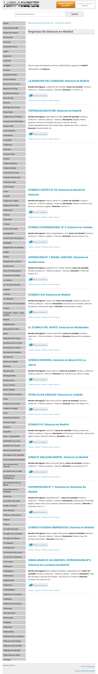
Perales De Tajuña (10, 408)
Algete (6, 51)
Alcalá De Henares (10, 32)
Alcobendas (8, 37)
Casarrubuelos (9, 131)
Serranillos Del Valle (11, 501)
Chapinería (7, 145)
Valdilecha (7, 599)
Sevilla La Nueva (10, 505)
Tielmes (6, 519)
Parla (5, 399)
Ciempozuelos (9, 154)
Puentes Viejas (9, 422)
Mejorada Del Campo (12, 338)
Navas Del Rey (9, 385)
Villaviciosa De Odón (11, 655)
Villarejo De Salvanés (11, 650)
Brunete (6, 103)
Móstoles (7, 366)
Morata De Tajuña (10, 361)
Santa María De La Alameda (10, 490)
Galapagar (7, 243)
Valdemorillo (8, 580)
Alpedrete (7, 56)
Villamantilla (8, 632)
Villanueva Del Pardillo (12, 646)
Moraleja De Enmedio (12, 352)
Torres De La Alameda (12, 557)
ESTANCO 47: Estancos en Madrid (48, 424)
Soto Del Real (8, 510)
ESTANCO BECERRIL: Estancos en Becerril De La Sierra (57, 362)
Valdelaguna (8, 571)
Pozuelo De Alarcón (11, 417)
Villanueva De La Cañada (13, 636)
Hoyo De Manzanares (12, 271)
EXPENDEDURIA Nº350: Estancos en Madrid (54, 110)
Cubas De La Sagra (10, 201)
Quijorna (7, 427)
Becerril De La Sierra (11, 84)
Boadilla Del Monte (11, 93)
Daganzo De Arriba (11, 205)
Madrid (6, 319)
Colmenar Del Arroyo (12, 177)
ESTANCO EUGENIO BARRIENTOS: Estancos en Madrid (61, 527)
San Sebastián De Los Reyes (12, 483)
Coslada (6, 196)
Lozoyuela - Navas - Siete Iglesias (13, 314)
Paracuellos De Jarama (12, 394)
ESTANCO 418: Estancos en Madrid (49, 294)
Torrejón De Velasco (11, 538)
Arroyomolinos (9, 79)
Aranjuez (7, 65)
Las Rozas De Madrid (11, 285)
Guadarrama (8, 266)
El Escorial (7, 219)
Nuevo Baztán (9, 389)
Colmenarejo (8, 187)
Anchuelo (7, 60)
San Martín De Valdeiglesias (9, 477)
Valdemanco (8, 576)
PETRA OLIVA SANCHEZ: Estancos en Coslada (55, 394)
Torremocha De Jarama (12, 552)
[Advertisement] (61, 48)
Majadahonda (9, 324)
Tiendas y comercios (34, 100)
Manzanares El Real (11, 329)
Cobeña (6, 159)
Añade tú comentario (38, 96)
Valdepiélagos (9, 590)
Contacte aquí (91, 666)
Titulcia (6, 524)
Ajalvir (6, 23)
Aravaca (6, 70)
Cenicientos (8, 135)
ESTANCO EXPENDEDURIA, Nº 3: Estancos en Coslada (60, 227)
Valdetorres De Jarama (12, 594)
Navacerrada (8, 371)
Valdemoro (7, 585)
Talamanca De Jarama (12, 515)
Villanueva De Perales (12, 641)
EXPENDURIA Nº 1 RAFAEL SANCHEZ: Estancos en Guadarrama (58, 259)
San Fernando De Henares (14, 460)
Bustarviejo (8, 112)
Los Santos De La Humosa (14, 303)
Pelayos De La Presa (11, 403)
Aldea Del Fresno (10, 46)
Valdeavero (8, 566)
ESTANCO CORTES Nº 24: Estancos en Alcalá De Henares (56, 192)
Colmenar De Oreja (11, 173)
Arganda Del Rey (10, 75)
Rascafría (7, 431)
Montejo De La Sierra (12, 347)
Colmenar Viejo (9, 182)
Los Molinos (8, 299)
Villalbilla (7, 622)
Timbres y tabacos (47, 100)
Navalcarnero (8, 380)
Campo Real (8, 126)
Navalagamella (9, 375)
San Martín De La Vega (12, 471)
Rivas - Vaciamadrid (11, 436)
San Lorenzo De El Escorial (10, 465)
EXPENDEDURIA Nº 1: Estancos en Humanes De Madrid (57, 489)
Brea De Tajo (8, 98)
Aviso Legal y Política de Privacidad (85, 670)
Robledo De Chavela (11, 446)
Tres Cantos (8, 562)
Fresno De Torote (10, 229)
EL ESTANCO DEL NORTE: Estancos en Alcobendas (58, 327)
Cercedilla (7, 140)
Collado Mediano (10, 163)
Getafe (6, 252)
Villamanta (7, 627)
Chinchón (7, 149)
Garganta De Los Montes (13, 247)
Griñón (6, 257)
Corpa (5, 191)
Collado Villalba (9, 168)
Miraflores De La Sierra (12, 343)
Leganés (6, 289)
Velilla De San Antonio (12, 604)
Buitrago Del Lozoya (11, 107)
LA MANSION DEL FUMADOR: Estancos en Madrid (58, 80)
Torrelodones (8, 548)
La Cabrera (7, 280)
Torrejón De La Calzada (12, 533)
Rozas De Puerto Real (12, 450)
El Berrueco (8, 210)
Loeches (6, 294)
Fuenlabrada (8, 233)
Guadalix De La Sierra (12, 261)
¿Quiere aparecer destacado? (66, 4)
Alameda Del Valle (10, 28)
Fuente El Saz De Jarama (13, 238)
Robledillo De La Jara (11, 441)
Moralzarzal (8, 357)
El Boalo (6, 215)
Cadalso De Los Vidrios (12, 117)
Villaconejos (8, 618)
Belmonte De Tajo (10, 89)
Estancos (57, 100)
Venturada (7, 608)
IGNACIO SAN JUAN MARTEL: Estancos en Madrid (58, 457)
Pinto (5, 413)
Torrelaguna (8, 543)
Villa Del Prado (9, 613)
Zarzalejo (7, 660)
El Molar (6, 224)
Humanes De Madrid (11, 275)
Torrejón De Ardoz (10, 529)
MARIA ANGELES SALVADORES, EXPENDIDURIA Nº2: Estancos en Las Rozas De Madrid (59, 562)
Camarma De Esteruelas (13, 121)
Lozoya (6, 308)
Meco (5, 333)
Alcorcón (7, 42)
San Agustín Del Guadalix (13, 455)
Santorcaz (7, 496)
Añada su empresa (84, 4)
